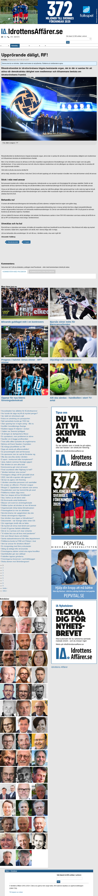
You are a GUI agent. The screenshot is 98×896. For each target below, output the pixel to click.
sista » (5, 591)
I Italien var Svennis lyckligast (13, 431)
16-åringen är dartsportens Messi (14, 434)
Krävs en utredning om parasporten (15, 418)
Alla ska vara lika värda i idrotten (14, 457)
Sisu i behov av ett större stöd (13, 498)
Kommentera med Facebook (14, 272)
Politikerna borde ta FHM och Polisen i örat (18, 541)
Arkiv (44, 46)
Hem (7, 871)
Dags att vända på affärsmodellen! (15, 449)
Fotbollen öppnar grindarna (12, 556)
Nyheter (6, 46)
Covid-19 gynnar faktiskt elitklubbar (15, 528)
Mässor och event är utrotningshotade (16, 503)
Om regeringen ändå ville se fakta (15, 523)
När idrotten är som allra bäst (13, 464)
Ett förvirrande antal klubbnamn (14, 500)
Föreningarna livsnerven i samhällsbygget (18, 559)
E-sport (27, 242)
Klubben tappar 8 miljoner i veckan (15, 429)
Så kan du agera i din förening (13, 480)
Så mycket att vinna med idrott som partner (18, 526)
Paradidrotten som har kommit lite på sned (18, 490)
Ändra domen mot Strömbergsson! (15, 561)
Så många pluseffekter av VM (13, 447)
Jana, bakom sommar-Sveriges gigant (16, 462)
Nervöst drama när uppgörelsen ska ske (17, 513)
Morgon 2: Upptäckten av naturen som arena (19, 487)
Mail (5, 37)
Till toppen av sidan (16, 892)
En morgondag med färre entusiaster (16, 546)
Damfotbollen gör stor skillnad (13, 554)
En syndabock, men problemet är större (17, 436)
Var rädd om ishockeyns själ (12, 416)
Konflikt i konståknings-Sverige (13, 426)
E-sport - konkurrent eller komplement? (17, 459)
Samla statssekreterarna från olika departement (20, 538)
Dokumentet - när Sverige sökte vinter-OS (18, 521)
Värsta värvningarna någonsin (13, 516)
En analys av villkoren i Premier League (17, 485)
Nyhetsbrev (36, 46)
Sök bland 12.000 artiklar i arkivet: (76, 36)
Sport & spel (25, 46)
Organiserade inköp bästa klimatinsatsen (17, 508)
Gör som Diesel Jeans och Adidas (14, 536)
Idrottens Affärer (32, 31)
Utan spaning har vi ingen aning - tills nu (17, 424)
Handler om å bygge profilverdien (14, 439)
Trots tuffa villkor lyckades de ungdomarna (18, 441)
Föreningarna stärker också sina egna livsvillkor (20, 551)
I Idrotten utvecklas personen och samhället (18, 482)
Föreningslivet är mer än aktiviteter (15, 510)
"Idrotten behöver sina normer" (13, 472)
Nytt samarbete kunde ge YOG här (15, 421)
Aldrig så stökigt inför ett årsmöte (14, 549)
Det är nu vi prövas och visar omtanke (16, 531)
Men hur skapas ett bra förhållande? (16, 495)
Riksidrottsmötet (13, 242)
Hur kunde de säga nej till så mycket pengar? (19, 413)
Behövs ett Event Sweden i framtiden (16, 444)
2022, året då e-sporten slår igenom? (16, 477)
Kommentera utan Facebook (42, 272)
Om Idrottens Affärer (55, 46)
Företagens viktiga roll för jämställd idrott (17, 475)
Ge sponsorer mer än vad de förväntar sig (18, 454)
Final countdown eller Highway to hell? (16, 470)
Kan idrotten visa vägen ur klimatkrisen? (17, 518)
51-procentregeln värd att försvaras (15, 452)
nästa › (5, 588)
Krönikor (14, 46)
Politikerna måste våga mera (12, 493)
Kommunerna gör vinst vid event (14, 467)
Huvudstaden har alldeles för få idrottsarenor (19, 411)
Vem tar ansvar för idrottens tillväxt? (15, 544)
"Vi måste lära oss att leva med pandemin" (18, 533)
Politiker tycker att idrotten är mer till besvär (18, 505)
